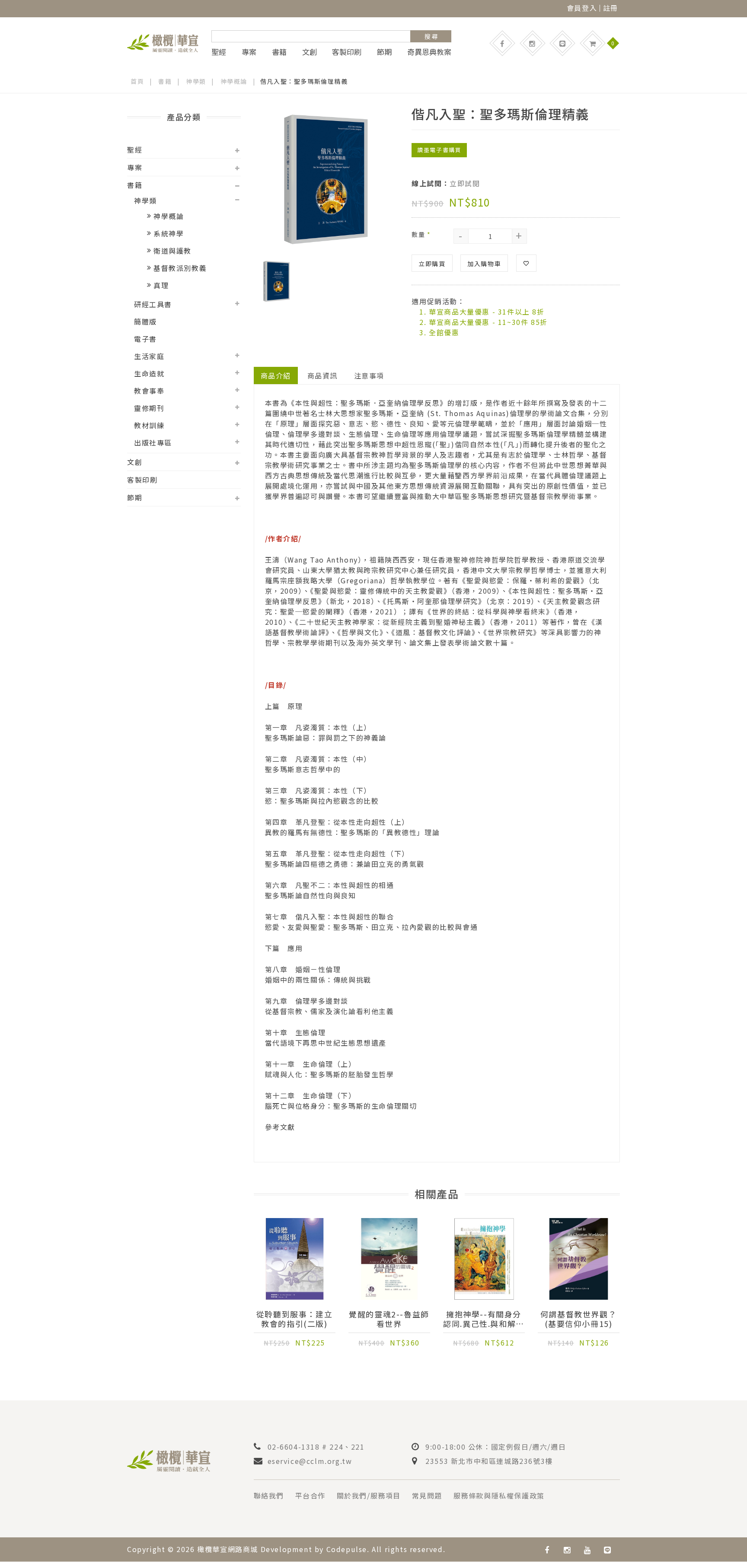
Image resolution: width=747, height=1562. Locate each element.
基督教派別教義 (180, 268)
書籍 (279, 52)
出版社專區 (153, 442)
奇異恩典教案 (429, 52)
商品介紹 (276, 375)
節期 (384, 52)
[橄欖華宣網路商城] (162, 42)
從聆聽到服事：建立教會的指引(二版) (294, 1318)
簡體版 (145, 321)
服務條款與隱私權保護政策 (499, 1495)
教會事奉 (149, 390)
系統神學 (168, 233)
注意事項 (369, 375)
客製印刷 (346, 52)
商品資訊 (322, 375)
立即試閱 (465, 183)
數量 (421, 234)
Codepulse (346, 1549)
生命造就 (149, 373)
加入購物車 (484, 263)
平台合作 (310, 1495)
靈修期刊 (149, 408)
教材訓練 (149, 425)
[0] (593, 43)
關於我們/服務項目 (369, 1495)
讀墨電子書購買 (439, 150)
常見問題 (427, 1495)
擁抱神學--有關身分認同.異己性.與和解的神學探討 (483, 1318)
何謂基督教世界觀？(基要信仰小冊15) (578, 1318)
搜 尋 (431, 36)
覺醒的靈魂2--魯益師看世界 (389, 1318)
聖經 (218, 52)
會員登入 (582, 8)
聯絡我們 (269, 1495)
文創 (309, 52)
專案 (249, 52)
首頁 (137, 81)
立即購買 (431, 263)
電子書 (145, 339)
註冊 (610, 8)
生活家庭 (149, 356)
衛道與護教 (172, 250)
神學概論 (233, 81)
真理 (161, 285)
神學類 (196, 81)
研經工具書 (153, 304)
